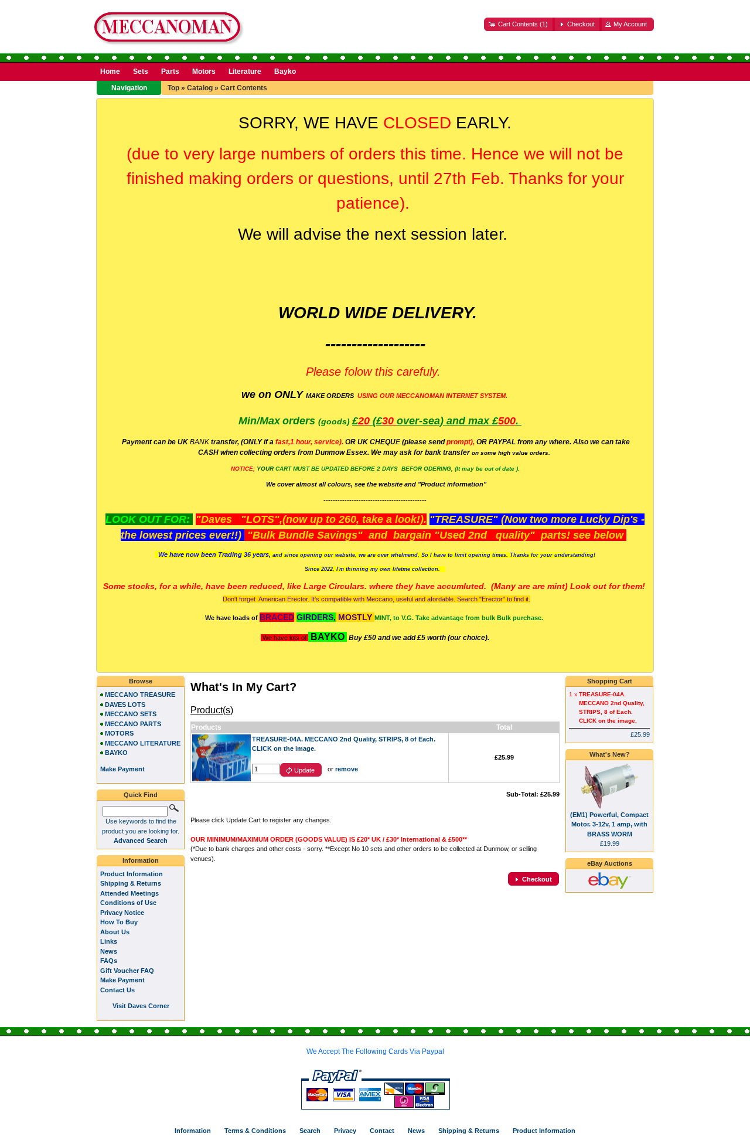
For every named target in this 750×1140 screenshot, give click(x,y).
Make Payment (122, 980)
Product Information (131, 873)
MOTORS (119, 733)
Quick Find (141, 794)
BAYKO (116, 752)
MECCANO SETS (130, 713)
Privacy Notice (122, 912)
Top (173, 88)
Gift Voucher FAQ (127, 970)
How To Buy (119, 921)
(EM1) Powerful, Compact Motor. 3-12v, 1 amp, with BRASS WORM (609, 824)
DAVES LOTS (125, 704)
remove (346, 769)
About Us (114, 931)
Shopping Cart (609, 681)
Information (140, 860)
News (108, 951)
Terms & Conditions (255, 1130)
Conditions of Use (128, 902)
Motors (204, 71)
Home (110, 71)
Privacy (345, 1130)
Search (310, 1130)
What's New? (609, 754)
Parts (170, 71)
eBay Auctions (609, 863)
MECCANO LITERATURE (142, 743)
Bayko (285, 71)
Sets (140, 71)
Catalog (200, 88)
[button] (519, 24)
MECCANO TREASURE (140, 694)
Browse (140, 681)
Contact (382, 1130)
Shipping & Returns (130, 883)
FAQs (108, 960)
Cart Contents (243, 88)
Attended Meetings (129, 893)
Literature (245, 71)
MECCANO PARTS (133, 723)
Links (108, 941)
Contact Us (117, 989)
